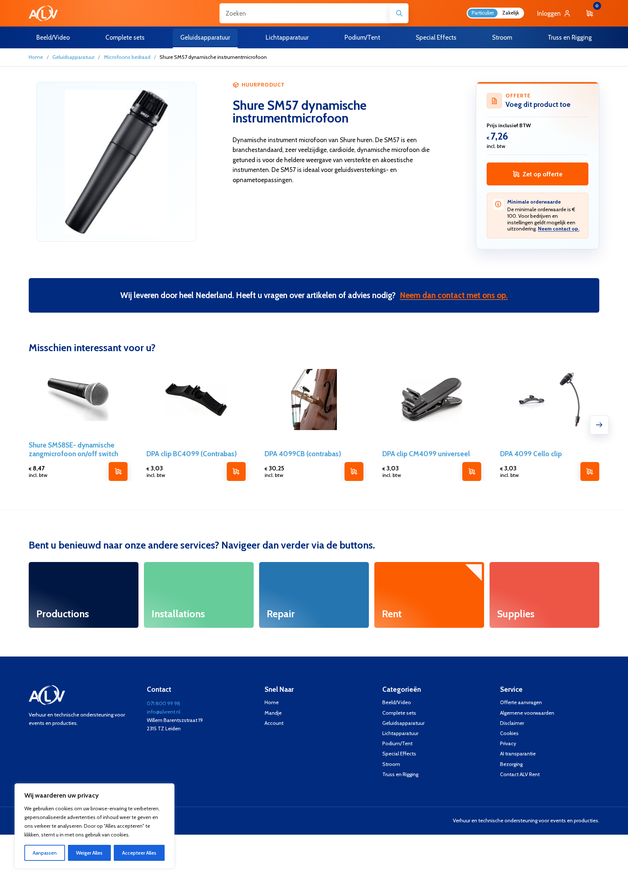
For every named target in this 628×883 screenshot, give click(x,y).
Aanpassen (45, 853)
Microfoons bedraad (127, 57)
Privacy (508, 743)
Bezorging (511, 764)
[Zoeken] (399, 13)
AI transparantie (518, 754)
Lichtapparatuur (400, 733)
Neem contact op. (558, 228)
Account (274, 723)
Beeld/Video (396, 702)
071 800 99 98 (163, 703)
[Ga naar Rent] (429, 595)
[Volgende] (599, 425)
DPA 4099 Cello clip (531, 453)
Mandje (273, 713)
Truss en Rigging (400, 774)
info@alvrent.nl (163, 712)
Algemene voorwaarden (527, 713)
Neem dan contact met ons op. (454, 295)
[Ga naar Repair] (314, 595)
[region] (94, 825)
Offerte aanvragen (521, 702)
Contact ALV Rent (520, 774)
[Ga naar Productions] (83, 595)
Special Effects (399, 754)
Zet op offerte (543, 174)
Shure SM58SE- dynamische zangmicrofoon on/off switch (73, 449)
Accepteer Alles (139, 853)
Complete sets (399, 713)
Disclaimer (512, 723)
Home (36, 57)
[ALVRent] (43, 13)
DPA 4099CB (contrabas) (303, 453)
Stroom (391, 764)
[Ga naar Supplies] (544, 595)
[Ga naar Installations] (198, 595)
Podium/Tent (397, 743)
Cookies (509, 733)
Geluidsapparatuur (73, 57)
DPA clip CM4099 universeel (426, 453)
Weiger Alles (89, 853)
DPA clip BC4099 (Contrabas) (191, 453)
